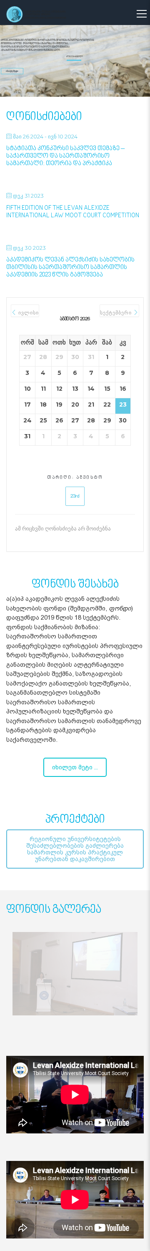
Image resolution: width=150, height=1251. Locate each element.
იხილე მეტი (12, 71)
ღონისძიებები (44, 117)
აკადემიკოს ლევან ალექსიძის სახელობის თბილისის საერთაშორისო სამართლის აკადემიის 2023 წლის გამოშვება (70, 267)
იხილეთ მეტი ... (75, 767)
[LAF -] (44, 14)
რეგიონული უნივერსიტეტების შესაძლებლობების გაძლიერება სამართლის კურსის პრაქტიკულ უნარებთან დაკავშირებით (75, 849)
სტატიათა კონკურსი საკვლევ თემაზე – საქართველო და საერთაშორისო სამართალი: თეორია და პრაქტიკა (65, 156)
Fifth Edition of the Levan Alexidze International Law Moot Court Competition (72, 212)
